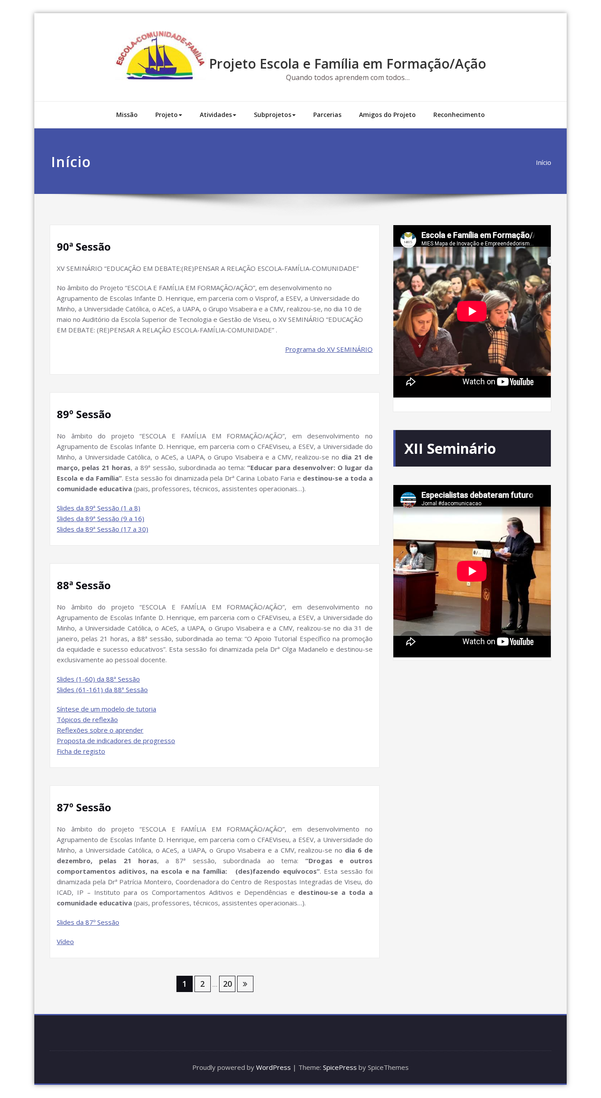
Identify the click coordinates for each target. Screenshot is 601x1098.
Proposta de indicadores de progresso (116, 740)
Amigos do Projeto (387, 114)
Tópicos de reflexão (87, 719)
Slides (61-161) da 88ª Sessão (102, 689)
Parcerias (327, 114)
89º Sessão (84, 414)
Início (543, 162)
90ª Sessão (84, 246)
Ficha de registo (81, 751)
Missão (127, 114)
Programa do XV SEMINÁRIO (329, 349)
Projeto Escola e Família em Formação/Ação (347, 64)
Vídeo (65, 941)
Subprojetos (272, 114)
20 (227, 983)
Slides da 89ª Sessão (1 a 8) (98, 507)
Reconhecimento (459, 114)
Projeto (166, 114)
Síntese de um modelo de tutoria (106, 708)
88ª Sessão (84, 585)
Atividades (216, 114)
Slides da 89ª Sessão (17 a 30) (102, 529)
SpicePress (340, 1067)
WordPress (273, 1067)
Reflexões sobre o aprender (100, 730)
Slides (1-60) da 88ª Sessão (98, 679)
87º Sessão (84, 807)
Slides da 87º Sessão (88, 922)
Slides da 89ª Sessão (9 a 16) (100, 518)
